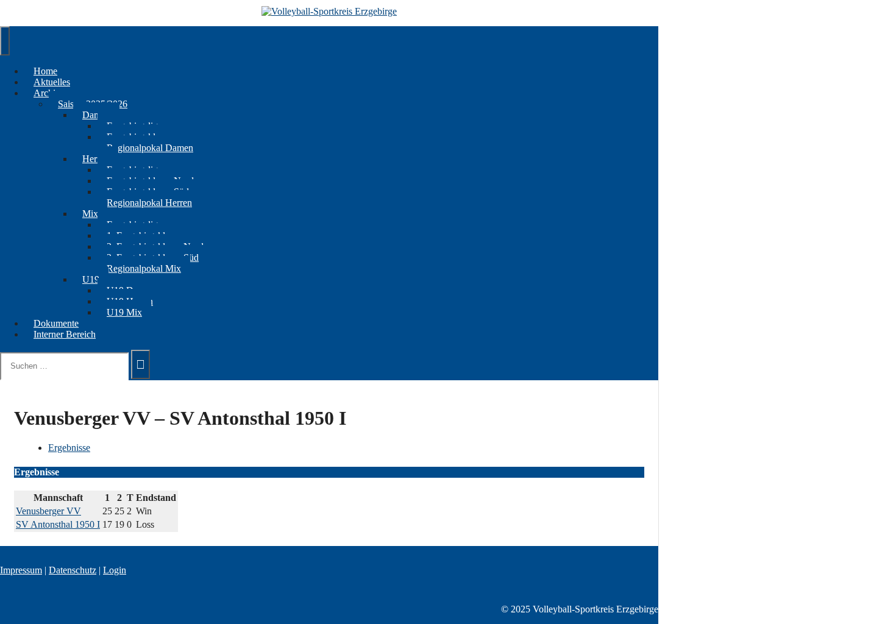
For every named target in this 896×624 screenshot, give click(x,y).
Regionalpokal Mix (144, 268)
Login (114, 570)
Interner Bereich (65, 334)
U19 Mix (124, 312)
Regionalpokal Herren (149, 202)
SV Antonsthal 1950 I (58, 524)
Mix (90, 213)
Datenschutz (72, 570)
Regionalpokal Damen (150, 148)
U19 (90, 279)
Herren (95, 159)
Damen (96, 115)
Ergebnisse (69, 447)
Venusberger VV (48, 511)
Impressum (21, 570)
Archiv (47, 93)
